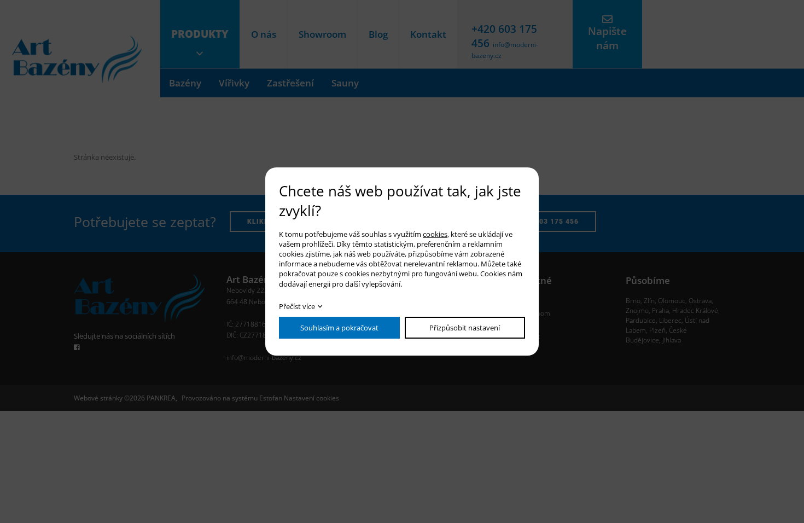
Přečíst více (297, 306)
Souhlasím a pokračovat (339, 328)
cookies (435, 234)
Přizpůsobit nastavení (464, 328)
